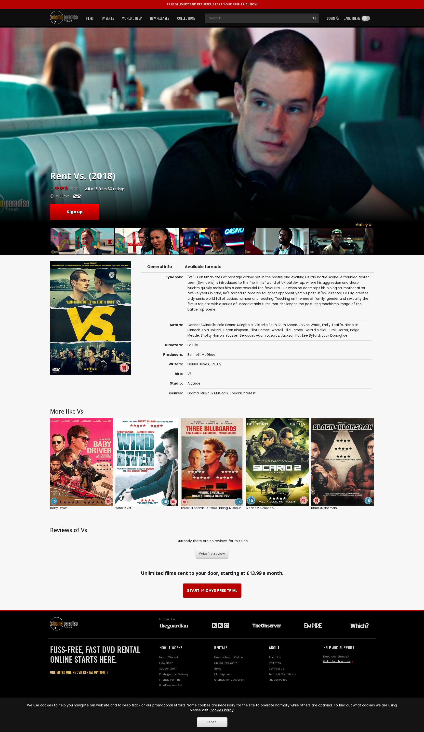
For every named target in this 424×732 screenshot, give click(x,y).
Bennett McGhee (201, 354)
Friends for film (169, 680)
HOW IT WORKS (171, 647)
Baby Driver (58, 508)
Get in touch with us (336, 661)
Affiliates (275, 663)
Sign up (74, 212)
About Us (275, 657)
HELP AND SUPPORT (338, 647)
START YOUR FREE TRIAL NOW (212, 4)
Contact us (276, 669)
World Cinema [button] (132, 18)
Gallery (362, 225)
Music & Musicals (214, 393)
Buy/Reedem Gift (170, 685)
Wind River (123, 508)
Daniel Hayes (198, 364)
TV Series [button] (107, 18)
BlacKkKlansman (324, 508)
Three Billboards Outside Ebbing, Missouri (211, 508)
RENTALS (220, 647)
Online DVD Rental (226, 663)
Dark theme (352, 18)
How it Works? (168, 657)
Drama (193, 393)
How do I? (165, 663)
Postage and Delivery (173, 674)
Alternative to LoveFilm (229, 680)
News (218, 669)
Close (212, 722)
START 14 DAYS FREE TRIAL (212, 590)
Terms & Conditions (282, 674)
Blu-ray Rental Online (228, 657)
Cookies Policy (222, 710)
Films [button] (89, 18)
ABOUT (274, 647)
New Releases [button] (159, 18)
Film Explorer (222, 674)
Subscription (167, 669)
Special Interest (243, 393)
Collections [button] (186, 18)
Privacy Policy (278, 680)
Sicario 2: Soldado (260, 508)
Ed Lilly (216, 364)
